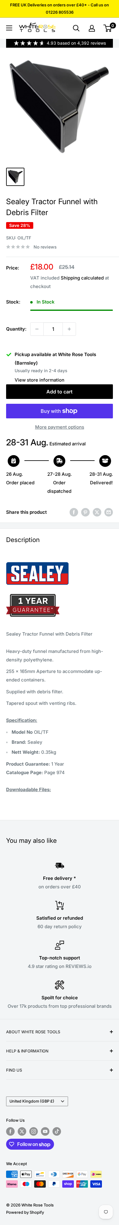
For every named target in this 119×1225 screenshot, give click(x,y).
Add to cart (59, 392)
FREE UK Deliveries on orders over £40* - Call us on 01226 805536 (59, 8)
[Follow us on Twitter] (22, 1131)
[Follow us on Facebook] (10, 1131)
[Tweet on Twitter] (97, 512)
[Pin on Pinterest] (85, 512)
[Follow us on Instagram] (33, 1131)
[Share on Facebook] (74, 512)
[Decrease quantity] (37, 329)
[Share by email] (108, 512)
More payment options (59, 427)
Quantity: (16, 329)
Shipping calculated (82, 278)
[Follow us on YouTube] (45, 1131)
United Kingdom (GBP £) (31, 1101)
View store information (39, 380)
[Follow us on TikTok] (56, 1131)
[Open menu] (9, 28)
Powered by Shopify (25, 1212)
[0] (108, 28)
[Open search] (76, 28)
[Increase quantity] (69, 329)
